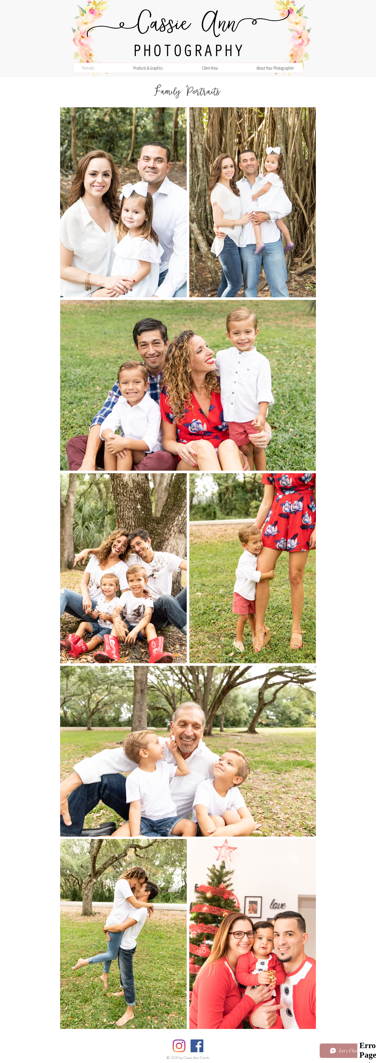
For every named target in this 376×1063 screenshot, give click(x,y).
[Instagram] (179, 1045)
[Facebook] (197, 1045)
